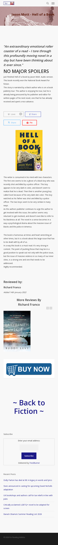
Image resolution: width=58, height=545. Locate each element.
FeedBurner (35, 463)
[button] (53, 3)
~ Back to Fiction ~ (29, 406)
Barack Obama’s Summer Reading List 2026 (23, 514)
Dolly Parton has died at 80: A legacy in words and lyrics (28, 480)
